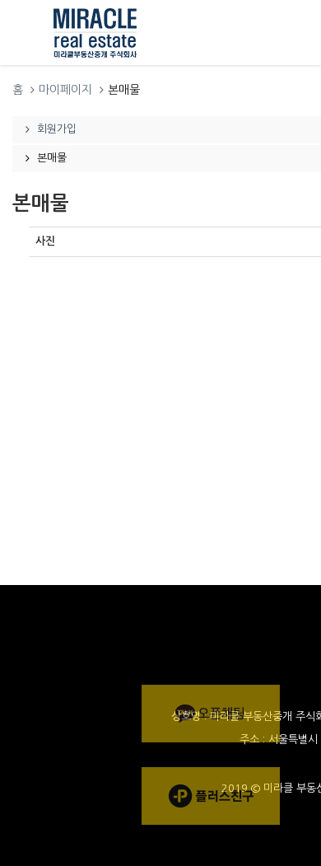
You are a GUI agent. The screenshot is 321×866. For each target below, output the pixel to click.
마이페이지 (65, 90)
